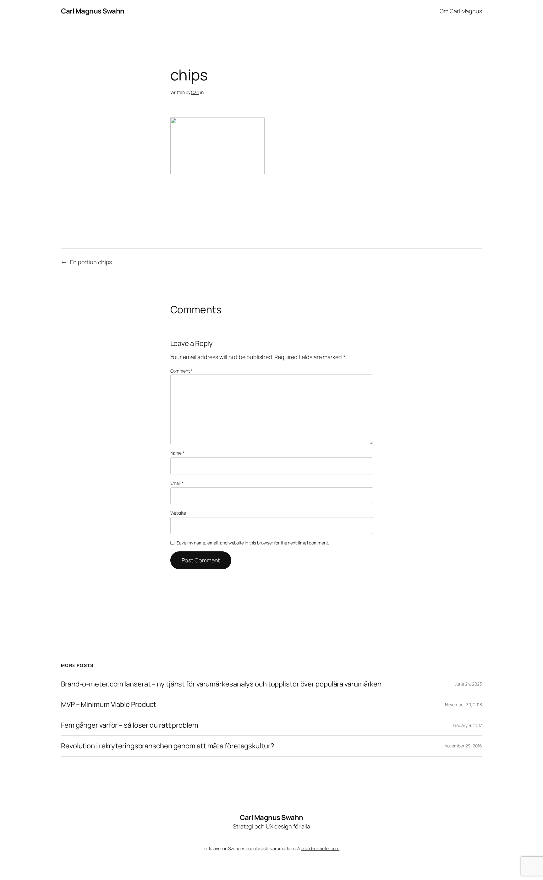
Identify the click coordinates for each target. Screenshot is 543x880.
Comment (181, 371)
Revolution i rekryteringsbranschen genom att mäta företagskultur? (167, 746)
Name (177, 453)
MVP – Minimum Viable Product (108, 704)
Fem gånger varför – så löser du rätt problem (129, 725)
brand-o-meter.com (320, 848)
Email (177, 483)
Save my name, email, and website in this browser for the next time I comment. (253, 543)
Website (178, 513)
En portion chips (91, 262)
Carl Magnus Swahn (92, 11)
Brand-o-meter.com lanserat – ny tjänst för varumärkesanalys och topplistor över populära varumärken (221, 684)
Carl (195, 92)
